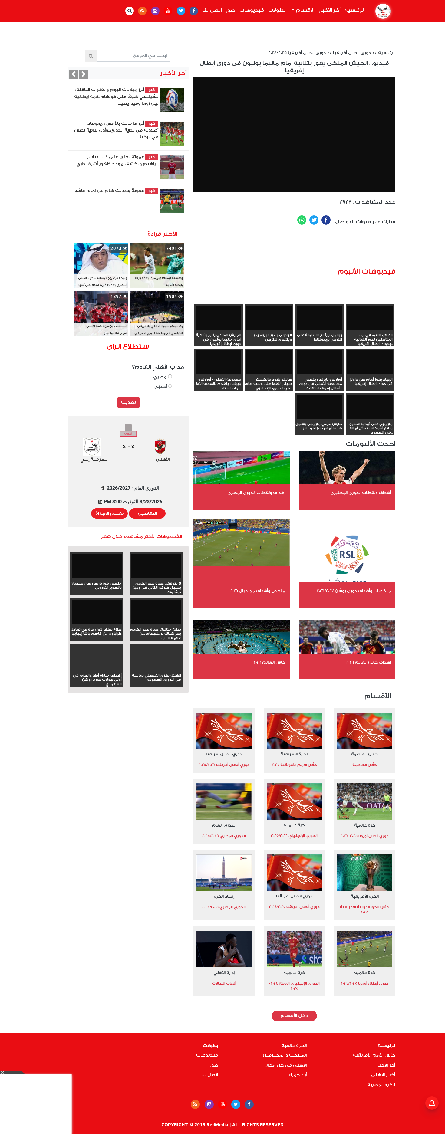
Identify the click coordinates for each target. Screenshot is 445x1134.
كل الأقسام (294, 1015)
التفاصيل (147, 513)
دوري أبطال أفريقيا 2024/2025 (297, 53)
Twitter (313, 220)
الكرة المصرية (381, 1085)
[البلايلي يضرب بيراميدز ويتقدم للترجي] (269, 318)
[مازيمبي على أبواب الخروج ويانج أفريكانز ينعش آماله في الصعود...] (370, 407)
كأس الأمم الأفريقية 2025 (294, 765)
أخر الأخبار (329, 10)
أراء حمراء (297, 1075)
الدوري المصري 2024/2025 (224, 907)
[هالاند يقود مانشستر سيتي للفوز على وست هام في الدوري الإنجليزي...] (269, 363)
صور (230, 10)
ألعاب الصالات (224, 983)
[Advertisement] (303, 248)
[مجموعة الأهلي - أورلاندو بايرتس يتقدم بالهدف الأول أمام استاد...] (218, 363)
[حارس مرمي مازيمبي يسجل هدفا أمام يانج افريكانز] (319, 407)
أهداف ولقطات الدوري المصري (256, 492)
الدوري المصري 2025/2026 (224, 836)
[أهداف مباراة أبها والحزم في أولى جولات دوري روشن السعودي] (97, 669)
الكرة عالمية (294, 1045)
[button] (73, 74)
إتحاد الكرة (224, 896)
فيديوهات (251, 10)
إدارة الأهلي (224, 972)
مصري (160, 376)
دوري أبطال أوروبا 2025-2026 (365, 836)
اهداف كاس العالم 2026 (368, 662)
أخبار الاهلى (383, 1075)
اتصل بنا (212, 10)
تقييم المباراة (109, 513)
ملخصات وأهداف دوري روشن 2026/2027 (354, 590)
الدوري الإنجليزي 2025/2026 (294, 836)
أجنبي (160, 386)
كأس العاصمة (364, 754)
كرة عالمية (364, 825)
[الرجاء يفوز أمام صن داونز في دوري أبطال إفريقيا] (370, 363)
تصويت (128, 402)
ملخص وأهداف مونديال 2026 (257, 590)
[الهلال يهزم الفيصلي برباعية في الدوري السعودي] (156, 669)
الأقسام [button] (304, 10)
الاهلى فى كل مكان (285, 1065)
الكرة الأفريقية (294, 754)
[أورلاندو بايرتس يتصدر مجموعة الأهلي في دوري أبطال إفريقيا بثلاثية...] (319, 363)
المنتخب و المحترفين (285, 1055)
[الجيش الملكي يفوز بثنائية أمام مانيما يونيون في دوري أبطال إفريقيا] (218, 318)
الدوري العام (224, 825)
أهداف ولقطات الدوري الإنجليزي (360, 492)
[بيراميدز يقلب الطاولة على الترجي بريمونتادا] (319, 318)
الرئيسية (353, 10)
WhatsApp (301, 220)
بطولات (277, 10)
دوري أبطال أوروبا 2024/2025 (364, 983)
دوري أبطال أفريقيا (352, 53)
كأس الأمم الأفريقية (374, 1055)
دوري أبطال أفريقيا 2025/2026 (224, 765)
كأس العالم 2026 (269, 662)
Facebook (326, 220)
